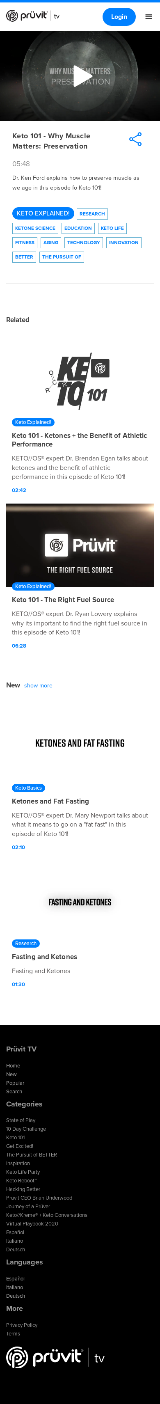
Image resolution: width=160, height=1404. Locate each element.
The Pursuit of (61, 257)
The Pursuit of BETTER (31, 1155)
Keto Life (112, 228)
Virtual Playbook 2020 (32, 1224)
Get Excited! (19, 1146)
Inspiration (18, 1163)
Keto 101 (15, 1137)
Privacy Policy (21, 1325)
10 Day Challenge (26, 1129)
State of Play (20, 1120)
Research (92, 214)
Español (15, 1232)
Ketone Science (35, 228)
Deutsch (15, 1249)
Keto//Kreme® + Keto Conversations (46, 1215)
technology (83, 242)
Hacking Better (23, 1189)
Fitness (24, 242)
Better (24, 257)
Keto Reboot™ (21, 1180)
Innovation (124, 242)
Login (119, 17)
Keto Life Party (23, 1172)
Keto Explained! (43, 213)
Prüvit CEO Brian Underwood (39, 1198)
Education (78, 228)
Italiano (14, 1241)
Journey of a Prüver (28, 1206)
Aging (50, 242)
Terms (13, 1334)
